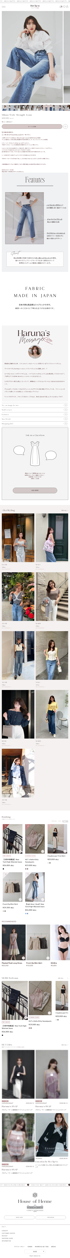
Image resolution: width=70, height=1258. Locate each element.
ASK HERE (35, 490)
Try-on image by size (10, 405)
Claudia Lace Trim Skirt (56, 856)
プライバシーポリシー (19, 1246)
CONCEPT (5, 1230)
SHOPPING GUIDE (16, 134)
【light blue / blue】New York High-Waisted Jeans (35, 905)
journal (38, 1158)
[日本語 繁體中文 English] (35, 1251)
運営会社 (53, 1246)
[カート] (67, 6)
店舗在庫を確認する (8, 132)
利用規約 (30, 1246)
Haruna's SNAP (10, 1106)
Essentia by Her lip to (46, 1161)
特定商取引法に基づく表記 (42, 1246)
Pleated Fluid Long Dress (12, 963)
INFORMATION (6, 1240)
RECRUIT (5, 1235)
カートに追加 (32, 126)
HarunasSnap (7, 1103)
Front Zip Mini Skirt (10, 904)
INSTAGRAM (50, 1217)
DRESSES (54, 821)
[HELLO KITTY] (61, 6)
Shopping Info (7, 424)
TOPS (59, 821)
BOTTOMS (65, 821)
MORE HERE (19, 1217)
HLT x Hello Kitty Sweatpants (32, 860)
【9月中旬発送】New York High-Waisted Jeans (12, 860)
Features (5, 415)
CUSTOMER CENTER (8, 1233)
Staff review (7, 410)
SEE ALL (64, 510)
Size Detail (6, 419)
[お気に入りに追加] (65, 126)
